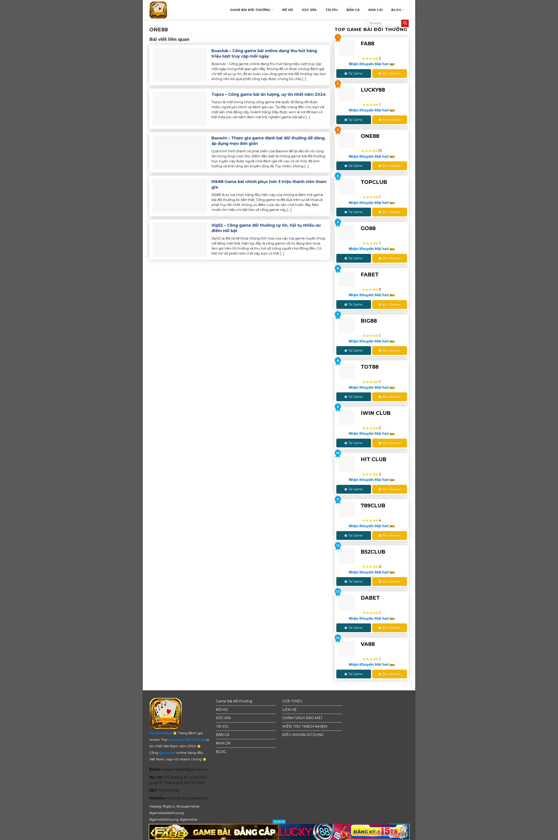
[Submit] (405, 23)
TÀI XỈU (331, 10)
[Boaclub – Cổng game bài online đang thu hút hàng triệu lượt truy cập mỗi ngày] (180, 65)
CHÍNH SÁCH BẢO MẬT (302, 718)
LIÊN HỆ (289, 710)
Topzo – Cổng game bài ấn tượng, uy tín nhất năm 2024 (268, 94)
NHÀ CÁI (375, 10)
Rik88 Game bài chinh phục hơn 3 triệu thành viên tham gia (269, 184)
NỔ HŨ (287, 10)
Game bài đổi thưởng (250, 10)
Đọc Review (391, 73)
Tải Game (355, 73)
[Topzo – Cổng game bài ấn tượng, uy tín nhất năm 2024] (180, 108)
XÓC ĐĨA (309, 10)
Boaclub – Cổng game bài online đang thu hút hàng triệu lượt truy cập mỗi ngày (264, 53)
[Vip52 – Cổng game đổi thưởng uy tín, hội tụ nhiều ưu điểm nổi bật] (180, 239)
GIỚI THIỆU (292, 701)
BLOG (396, 10)
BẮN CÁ (353, 10)
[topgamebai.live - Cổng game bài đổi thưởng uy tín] (165, 10)
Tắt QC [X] (279, 821)
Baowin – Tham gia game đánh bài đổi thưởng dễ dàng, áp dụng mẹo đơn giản (268, 141)
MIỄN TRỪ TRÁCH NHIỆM (304, 726)
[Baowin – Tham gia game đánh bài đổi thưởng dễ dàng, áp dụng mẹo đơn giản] (180, 152)
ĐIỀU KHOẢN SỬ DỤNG (303, 735)
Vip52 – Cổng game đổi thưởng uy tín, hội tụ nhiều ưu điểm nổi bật (266, 228)
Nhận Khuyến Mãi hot (369, 64)
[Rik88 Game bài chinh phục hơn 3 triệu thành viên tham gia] (180, 195)
